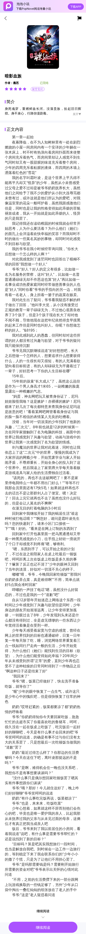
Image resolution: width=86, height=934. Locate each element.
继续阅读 (43, 927)
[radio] (7, 89)
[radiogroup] (15, 89)
